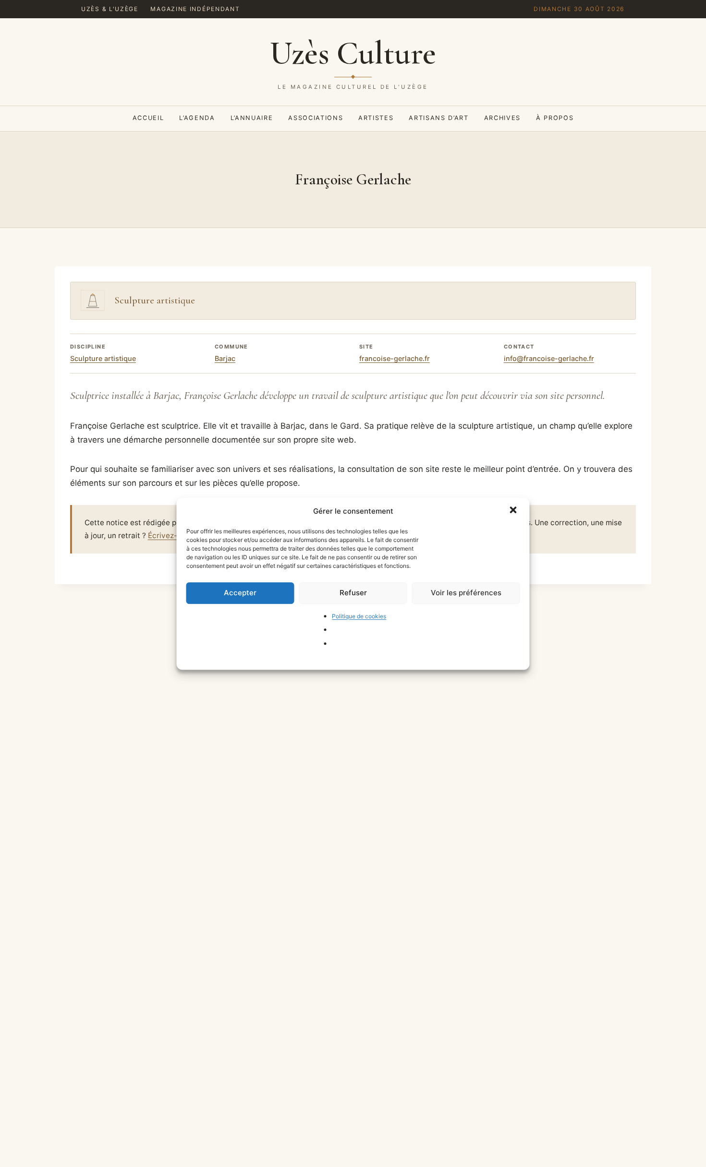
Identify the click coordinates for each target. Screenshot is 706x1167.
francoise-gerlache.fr (394, 358)
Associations (315, 117)
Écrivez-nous (171, 535)
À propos (554, 117)
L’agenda (197, 117)
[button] (514, 511)
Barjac (225, 358)
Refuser (353, 592)
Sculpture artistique (103, 358)
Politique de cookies (359, 615)
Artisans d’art (438, 117)
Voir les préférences (466, 592)
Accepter (240, 592)
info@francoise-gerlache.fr (549, 358)
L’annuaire (252, 117)
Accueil (148, 117)
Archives (502, 117)
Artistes (375, 117)
